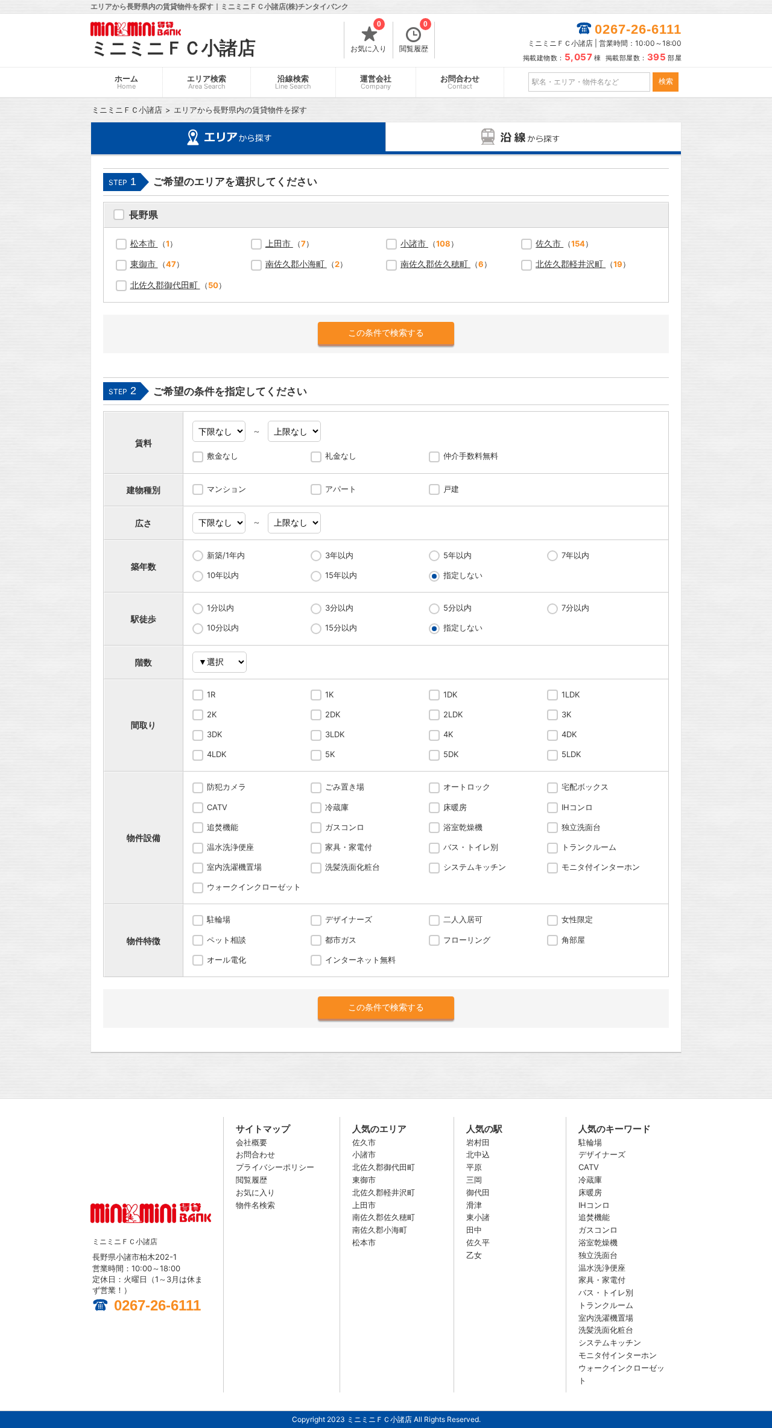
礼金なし (340, 456)
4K (448, 734)
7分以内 (575, 607)
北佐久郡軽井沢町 (571, 264)
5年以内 (457, 555)
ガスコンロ (344, 827)
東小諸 (478, 1217)
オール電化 (226, 959)
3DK (214, 734)
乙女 (474, 1255)
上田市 (279, 243)
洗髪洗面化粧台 (352, 867)
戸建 (451, 489)
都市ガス (340, 940)
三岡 (474, 1179)
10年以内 (223, 575)
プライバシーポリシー (275, 1167)
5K (330, 754)
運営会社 (375, 82)
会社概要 (251, 1142)
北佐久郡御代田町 (165, 285)
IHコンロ (577, 807)
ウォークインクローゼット (254, 887)
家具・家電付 (348, 847)
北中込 (478, 1154)
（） (153, 243)
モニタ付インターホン (601, 867)
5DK (450, 754)
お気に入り (368, 37)
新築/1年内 (226, 555)
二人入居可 (462, 919)
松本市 (144, 243)
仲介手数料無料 (470, 456)
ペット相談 (226, 940)
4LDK (216, 754)
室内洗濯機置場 (234, 867)
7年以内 (575, 555)
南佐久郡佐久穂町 (435, 264)
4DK (569, 734)
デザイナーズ (348, 919)
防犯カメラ (226, 786)
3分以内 (339, 607)
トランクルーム (589, 847)
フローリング (466, 940)
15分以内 (341, 627)
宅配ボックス (585, 786)
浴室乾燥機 (462, 827)
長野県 (143, 216)
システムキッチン (474, 867)
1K (329, 694)
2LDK (453, 714)
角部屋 (573, 940)
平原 (474, 1167)
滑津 (474, 1205)
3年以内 (339, 555)
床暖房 (455, 807)
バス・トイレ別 (470, 847)
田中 (474, 1230)
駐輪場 (218, 919)
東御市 (144, 264)
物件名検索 (255, 1205)
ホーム (126, 82)
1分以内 (220, 607)
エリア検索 (206, 82)
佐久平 (478, 1242)
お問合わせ (459, 82)
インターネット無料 (360, 959)
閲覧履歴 (413, 37)
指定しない (462, 575)
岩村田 (478, 1142)
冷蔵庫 (337, 807)
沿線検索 (293, 82)
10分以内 (223, 627)
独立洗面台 (581, 827)
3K (566, 714)
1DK (450, 694)
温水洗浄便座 (230, 847)
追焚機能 (222, 827)
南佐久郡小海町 (296, 264)
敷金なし (222, 456)
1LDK (571, 694)
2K (212, 714)
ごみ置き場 (344, 786)
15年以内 (341, 575)
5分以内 (457, 607)
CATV (217, 807)
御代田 (478, 1192)
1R (211, 694)
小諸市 (414, 243)
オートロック (466, 786)
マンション (226, 489)
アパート (340, 489)
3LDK (334, 734)
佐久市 (549, 243)
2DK (332, 714)
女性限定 (577, 919)
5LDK (571, 754)
